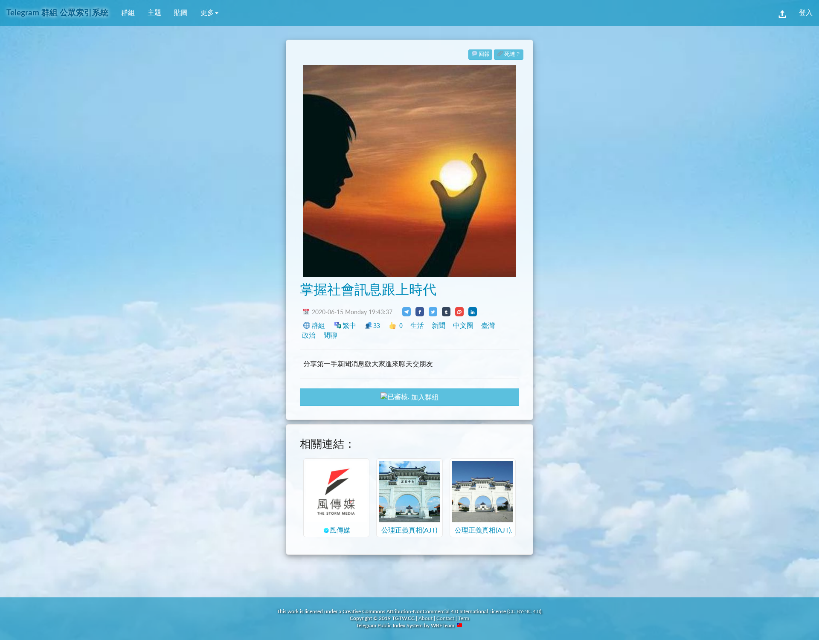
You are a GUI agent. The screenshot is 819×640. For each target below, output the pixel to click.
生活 (417, 325)
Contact (445, 618)
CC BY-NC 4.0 (524, 611)
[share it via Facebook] (419, 311)
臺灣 (488, 325)
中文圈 (463, 325)
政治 (309, 335)
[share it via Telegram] (406, 311)
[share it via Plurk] (459, 311)
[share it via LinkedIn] (472, 311)
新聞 (438, 325)
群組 (128, 12)
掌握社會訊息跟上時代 (368, 290)
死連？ (512, 54)
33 (376, 325)
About (425, 618)
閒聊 (330, 335)
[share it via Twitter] (433, 311)
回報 (484, 54)
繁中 (349, 325)
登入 (806, 12)
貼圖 (181, 12)
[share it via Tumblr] (446, 311)
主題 (154, 12)
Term (463, 618)
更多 (207, 12)
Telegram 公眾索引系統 (57, 13)
